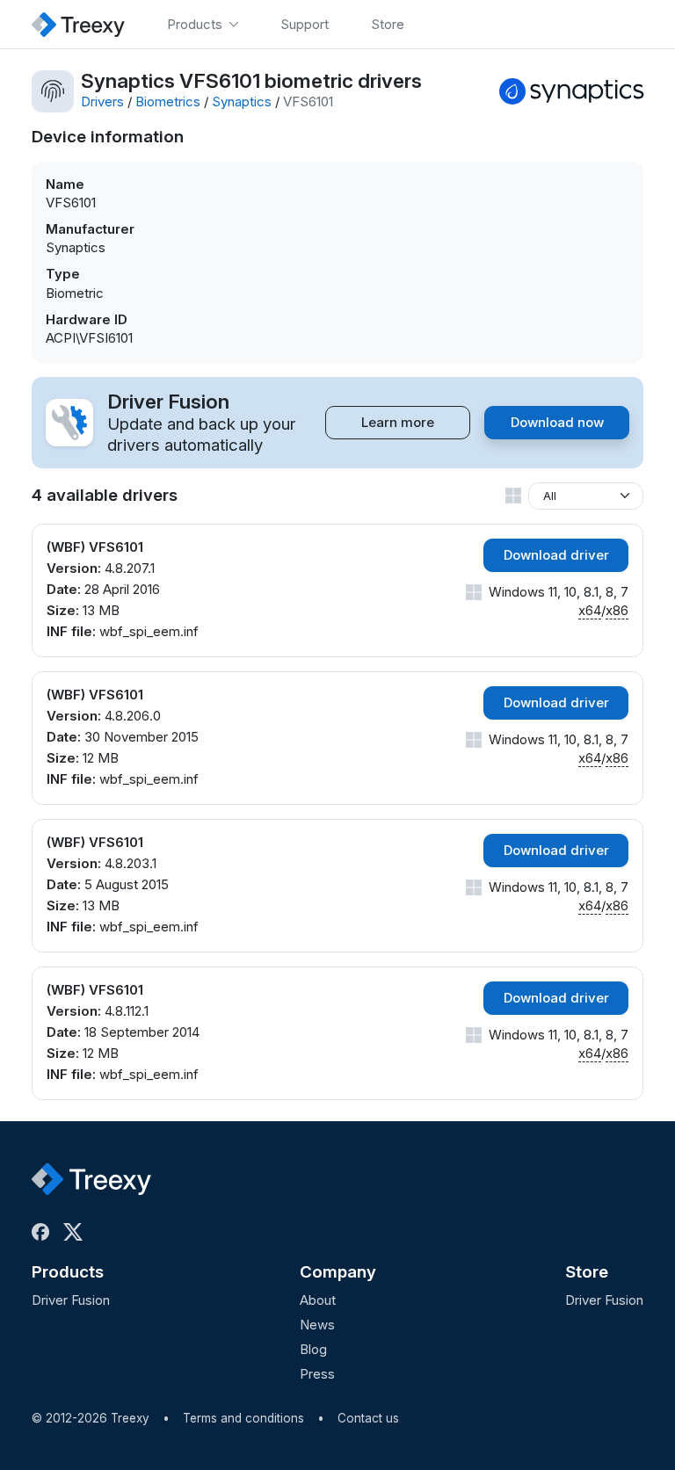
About (318, 1300)
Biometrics (167, 101)
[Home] (78, 24)
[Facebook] (44, 1232)
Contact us (368, 1418)
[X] (76, 1232)
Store (586, 1272)
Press (317, 1373)
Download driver (556, 555)
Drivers (102, 101)
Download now (557, 422)
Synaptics (242, 101)
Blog (313, 1349)
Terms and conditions (243, 1418)
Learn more (397, 422)
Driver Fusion (71, 1300)
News (317, 1324)
